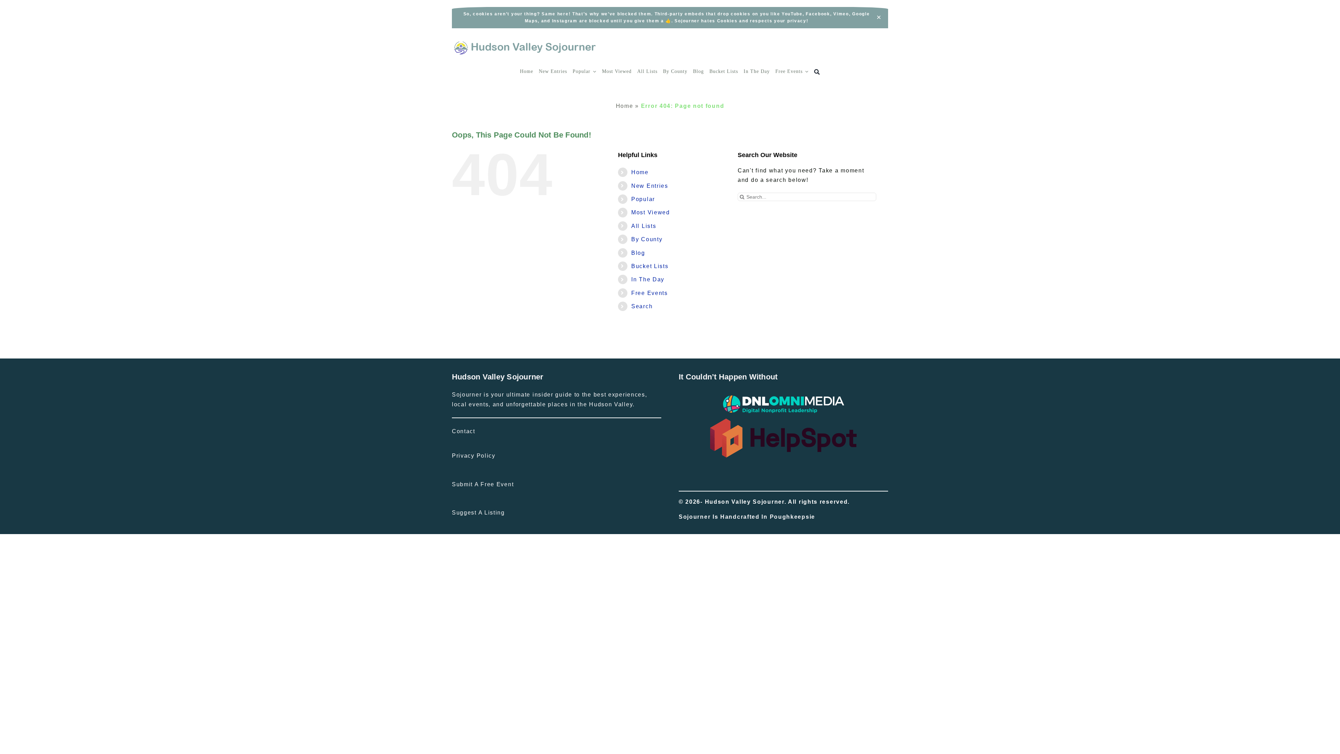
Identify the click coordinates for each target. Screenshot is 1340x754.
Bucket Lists (649, 266)
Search (642, 306)
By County (646, 239)
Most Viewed (650, 212)
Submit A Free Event (483, 484)
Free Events (649, 293)
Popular (643, 199)
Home (624, 106)
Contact (463, 431)
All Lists (643, 226)
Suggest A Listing (478, 513)
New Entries (649, 186)
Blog (638, 253)
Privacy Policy (474, 456)
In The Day (647, 279)
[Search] (817, 72)
